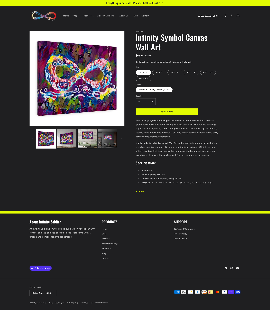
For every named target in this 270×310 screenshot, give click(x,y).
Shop (104, 234)
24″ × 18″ (143, 72)
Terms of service (101, 303)
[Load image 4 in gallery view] (107, 138)
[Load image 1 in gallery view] (46, 138)
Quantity (139, 96)
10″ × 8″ (159, 72)
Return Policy (180, 239)
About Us (106, 248)
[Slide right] (121, 139)
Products (106, 239)
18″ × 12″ (174, 72)
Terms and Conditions (184, 229)
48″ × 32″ (143, 79)
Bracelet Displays (110, 243)
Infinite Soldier (42, 303)
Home (104, 229)
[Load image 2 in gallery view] (66, 138)
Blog (104, 253)
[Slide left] (33, 139)
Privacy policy (87, 303)
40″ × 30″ (208, 72)
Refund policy (72, 303)
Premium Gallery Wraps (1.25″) (154, 89)
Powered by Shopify (57, 303)
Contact (105, 258)
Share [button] (141, 191)
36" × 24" (191, 72)
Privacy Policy (180, 234)
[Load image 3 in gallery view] (87, 138)
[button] (76, 16)
